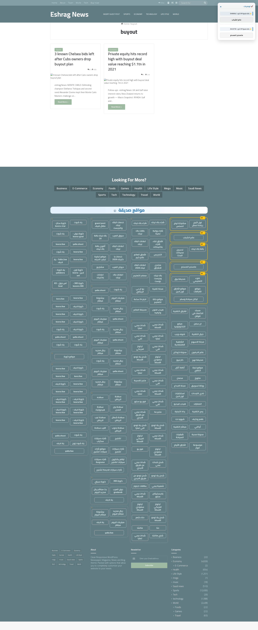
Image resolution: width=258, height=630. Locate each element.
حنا (157, 528)
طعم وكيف (197, 419)
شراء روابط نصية (158, 232)
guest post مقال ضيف (100, 224)
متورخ (198, 378)
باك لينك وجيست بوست (158, 278)
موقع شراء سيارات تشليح (100, 450)
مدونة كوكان (180, 352)
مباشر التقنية (179, 427)
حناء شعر (140, 517)
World (78, 3)
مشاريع (100, 267)
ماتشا (140, 528)
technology (151, 14)
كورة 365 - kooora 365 (78, 284)
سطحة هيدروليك (100, 408)
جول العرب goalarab (118, 490)
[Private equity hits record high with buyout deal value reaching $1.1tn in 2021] (129, 81)
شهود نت (179, 419)
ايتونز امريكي (140, 347)
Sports (126, 14)
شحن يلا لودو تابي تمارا (140, 426)
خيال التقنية (197, 334)
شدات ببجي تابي (140, 337)
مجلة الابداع (180, 386)
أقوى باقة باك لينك (100, 247)
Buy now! (95, 3)
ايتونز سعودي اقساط (158, 359)
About (62, 3)
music (179, 188)
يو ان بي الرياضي (140, 290)
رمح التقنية (197, 411)
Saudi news (195, 188)
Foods (112, 188)
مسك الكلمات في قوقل (197, 313)
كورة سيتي (100, 482)
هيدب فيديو (180, 404)
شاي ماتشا (157, 535)
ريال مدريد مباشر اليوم (118, 512)
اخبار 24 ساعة (140, 299)
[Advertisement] (129, 141)
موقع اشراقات (198, 290)
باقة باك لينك (197, 249)
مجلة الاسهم (197, 342)
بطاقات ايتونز (140, 486)
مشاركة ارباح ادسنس (180, 224)
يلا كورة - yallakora (60, 271)
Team (70, 3)
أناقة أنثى (180, 368)
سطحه (100, 397)
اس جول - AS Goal (60, 284)
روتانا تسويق (197, 386)
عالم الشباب (188, 237)
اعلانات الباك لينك (140, 242)
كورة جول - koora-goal (78, 235)
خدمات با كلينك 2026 (118, 258)
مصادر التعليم (140, 275)
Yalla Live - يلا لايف (60, 260)
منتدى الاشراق (158, 266)
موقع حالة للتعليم (158, 300)
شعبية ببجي (158, 486)
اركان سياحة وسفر (189, 299)
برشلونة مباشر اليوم (100, 513)
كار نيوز (179, 360)
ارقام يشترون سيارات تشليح (118, 460)
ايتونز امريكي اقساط (140, 438)
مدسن (180, 378)
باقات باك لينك (140, 232)
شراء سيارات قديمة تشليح (109, 470)
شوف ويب (180, 334)
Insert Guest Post (111, 14)
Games (125, 188)
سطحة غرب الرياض (100, 418)
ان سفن (198, 324)
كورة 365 (118, 481)
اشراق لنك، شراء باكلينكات (158, 244)
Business (62, 188)
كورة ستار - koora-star (60, 224)
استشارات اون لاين (180, 394)
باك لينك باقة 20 (100, 237)
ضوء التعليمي (197, 279)
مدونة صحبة (198, 434)
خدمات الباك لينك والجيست (118, 225)
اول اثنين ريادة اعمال (197, 223)
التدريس (158, 255)
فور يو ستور (140, 401)
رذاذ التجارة (180, 411)
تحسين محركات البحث (180, 252)
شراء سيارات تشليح (118, 450)
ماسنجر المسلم (188, 267)
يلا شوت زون (78, 443)
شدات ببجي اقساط (157, 325)
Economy (138, 14)
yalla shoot (100, 290)
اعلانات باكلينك (100, 276)
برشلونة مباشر (100, 299)
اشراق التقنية (180, 311)
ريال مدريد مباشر (118, 309)
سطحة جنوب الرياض (118, 429)
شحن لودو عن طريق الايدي (140, 476)
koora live (60, 244)
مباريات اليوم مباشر (118, 299)
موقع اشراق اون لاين (180, 290)
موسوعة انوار (197, 446)
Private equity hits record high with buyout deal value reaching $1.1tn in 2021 (127, 61)
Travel (144, 194)
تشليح (118, 438)
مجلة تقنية (157, 289)
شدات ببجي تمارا (140, 326)
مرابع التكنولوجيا (179, 325)
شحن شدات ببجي (157, 463)
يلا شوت (118, 289)
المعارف (198, 404)
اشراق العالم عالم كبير (140, 256)
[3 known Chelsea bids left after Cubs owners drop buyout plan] (76, 76)
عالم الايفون (197, 352)
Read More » (63, 102)
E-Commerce (79, 188)
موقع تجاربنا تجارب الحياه (100, 258)
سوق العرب (118, 236)
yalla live (109, 533)
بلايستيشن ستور (157, 495)
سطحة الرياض (118, 397)
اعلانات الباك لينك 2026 (140, 266)
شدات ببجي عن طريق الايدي (140, 415)
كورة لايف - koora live (78, 400)
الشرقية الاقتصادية (180, 343)
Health (138, 188)
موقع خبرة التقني (197, 369)
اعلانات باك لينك (118, 276)
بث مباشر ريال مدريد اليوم (100, 490)
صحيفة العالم (140, 310)
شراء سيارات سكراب (100, 439)
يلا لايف (109, 500)
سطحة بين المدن (118, 408)
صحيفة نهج (197, 360)
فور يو (140, 449)
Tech (86, 3)
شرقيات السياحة (180, 435)
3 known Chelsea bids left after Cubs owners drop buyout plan (74, 58)
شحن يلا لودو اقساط (140, 358)
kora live (60, 299)
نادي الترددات (197, 393)
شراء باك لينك (157, 222)
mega (167, 188)
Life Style (165, 14)
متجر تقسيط (140, 380)
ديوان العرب (118, 267)
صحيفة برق (179, 279)
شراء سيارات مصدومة (100, 460)
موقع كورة (69, 357)
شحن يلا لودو (157, 475)
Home (54, 3)
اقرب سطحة (100, 428)
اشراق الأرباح (180, 445)
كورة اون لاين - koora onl (78, 272)
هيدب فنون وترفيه (158, 311)
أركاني (197, 427)
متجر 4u (158, 412)
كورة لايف (78, 306)
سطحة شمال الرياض (118, 418)
